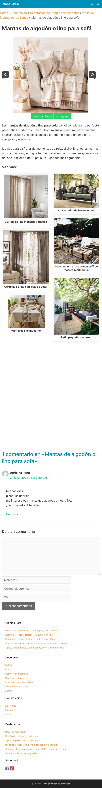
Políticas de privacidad (59, 783)
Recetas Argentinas (15, 732)
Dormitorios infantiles (16, 673)
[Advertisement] (52, 365)
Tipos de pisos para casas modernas (25, 740)
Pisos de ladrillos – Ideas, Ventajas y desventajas (31, 630)
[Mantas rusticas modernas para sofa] (92, 78)
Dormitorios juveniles (16, 678)
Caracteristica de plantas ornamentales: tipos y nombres (35, 749)
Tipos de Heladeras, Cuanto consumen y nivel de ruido (34, 647)
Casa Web (11, 4)
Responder (12, 514)
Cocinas (9, 669)
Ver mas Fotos (42, 116)
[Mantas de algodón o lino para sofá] (50, 111)
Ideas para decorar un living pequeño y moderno (31, 744)
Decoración (19, 13)
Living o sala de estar (16, 686)
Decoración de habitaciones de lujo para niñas (30, 639)
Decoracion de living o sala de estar (54, 13)
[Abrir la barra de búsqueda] (91, 4)
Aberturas (10, 705)
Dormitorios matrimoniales (19, 682)
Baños (8, 665)
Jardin (8, 691)
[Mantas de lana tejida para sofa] (6, 78)
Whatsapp (62, 116)
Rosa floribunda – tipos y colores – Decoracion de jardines (36, 643)
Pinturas (9, 710)
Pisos (8, 714)
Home (4, 13)
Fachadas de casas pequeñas (21, 753)
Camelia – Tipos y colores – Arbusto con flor (28, 634)
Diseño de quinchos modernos (21, 736)
